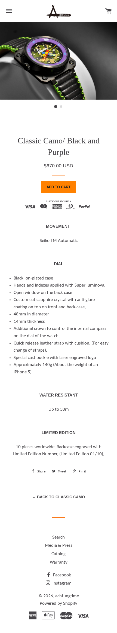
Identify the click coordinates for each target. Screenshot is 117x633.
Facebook (61, 575)
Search (58, 537)
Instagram (61, 583)
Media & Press (58, 545)
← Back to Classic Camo (58, 497)
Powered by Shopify (58, 603)
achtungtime (67, 596)
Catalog (58, 554)
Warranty (58, 562)
